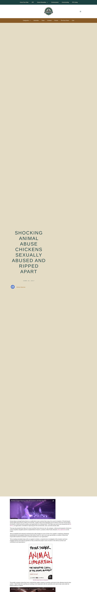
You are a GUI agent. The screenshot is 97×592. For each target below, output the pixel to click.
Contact (49, 20)
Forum (56, 20)
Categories (26, 20)
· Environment (54, 2)
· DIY (32, 2)
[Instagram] (80, 11)
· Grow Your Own (23, 2)
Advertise (36, 20)
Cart (73, 20)
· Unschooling (65, 2)
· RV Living (75, 2)
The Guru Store (65, 20)
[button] (10, 11)
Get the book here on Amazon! (40, 580)
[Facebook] (77, 11)
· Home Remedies (41, 2)
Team (43, 20)
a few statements (61, 529)
